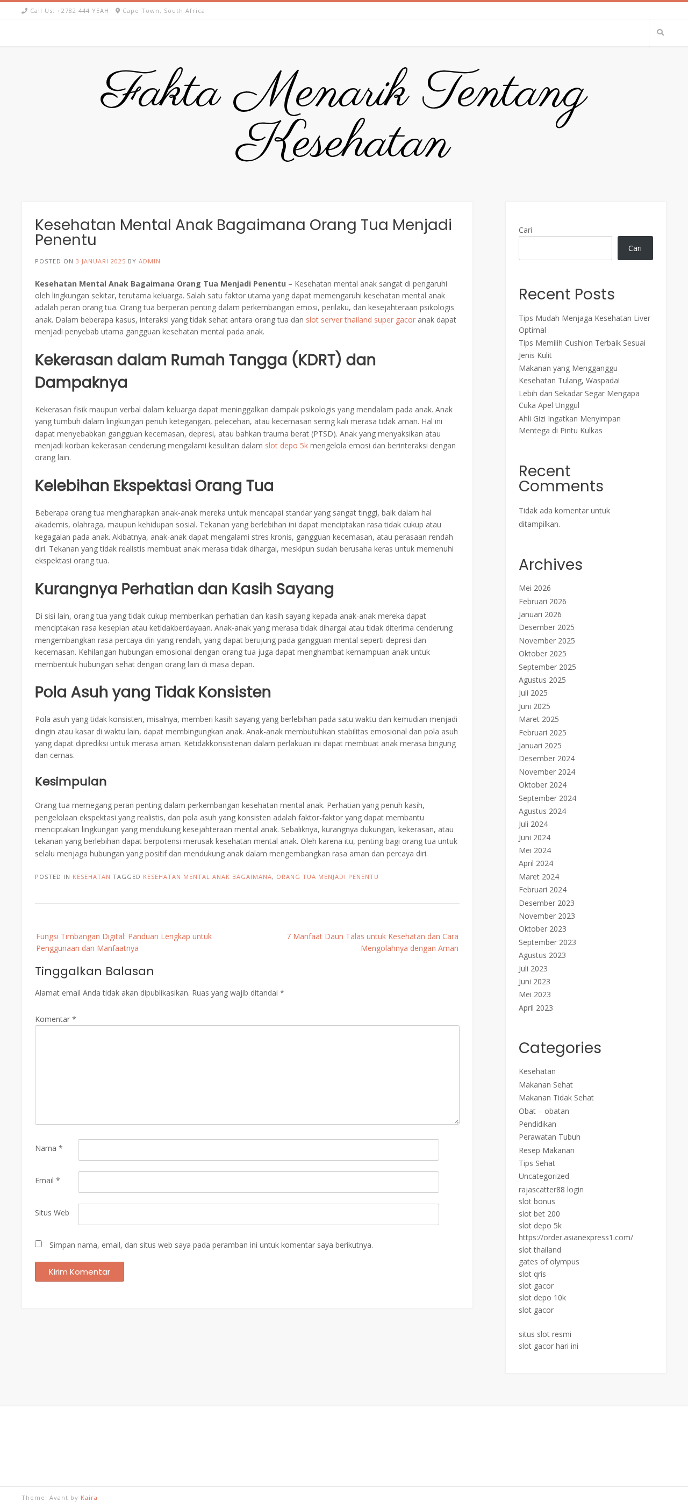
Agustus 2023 (542, 955)
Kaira (89, 1497)
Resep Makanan (547, 1150)
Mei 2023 (535, 994)
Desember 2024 (547, 758)
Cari (525, 230)
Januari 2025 (540, 745)
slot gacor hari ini (548, 1346)
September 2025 (547, 667)
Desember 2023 (547, 903)
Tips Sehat (537, 1163)
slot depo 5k (286, 445)
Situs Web (52, 1212)
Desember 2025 (547, 627)
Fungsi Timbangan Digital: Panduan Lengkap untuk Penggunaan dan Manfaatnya (124, 942)
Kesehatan (92, 876)
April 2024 (536, 863)
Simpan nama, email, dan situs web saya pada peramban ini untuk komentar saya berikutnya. (211, 1245)
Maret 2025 (539, 719)
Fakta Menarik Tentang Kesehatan (344, 118)
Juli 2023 (533, 968)
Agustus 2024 (542, 811)
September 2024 (547, 798)
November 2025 (547, 640)
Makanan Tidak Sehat (556, 1097)
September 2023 (547, 942)
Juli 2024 (533, 824)
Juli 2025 (533, 693)
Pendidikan (537, 1124)
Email (47, 1180)
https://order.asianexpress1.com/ (576, 1237)
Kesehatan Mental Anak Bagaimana (207, 876)
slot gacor (536, 1286)
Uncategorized (544, 1176)
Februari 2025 (543, 732)
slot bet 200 (539, 1213)
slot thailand (540, 1250)
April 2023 (536, 1008)
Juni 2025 (534, 706)
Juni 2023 (534, 981)
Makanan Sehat (546, 1084)
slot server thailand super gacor (360, 319)
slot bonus (537, 1201)
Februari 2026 (543, 601)
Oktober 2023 (543, 929)
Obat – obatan (544, 1111)
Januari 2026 (540, 614)
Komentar (55, 1019)
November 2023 (547, 916)
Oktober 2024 (543, 784)
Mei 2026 (535, 588)
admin (150, 261)
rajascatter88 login (551, 1189)
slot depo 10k (542, 1297)
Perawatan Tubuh (549, 1137)
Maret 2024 (539, 876)
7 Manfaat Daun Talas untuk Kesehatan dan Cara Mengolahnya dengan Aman (372, 942)
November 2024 (547, 772)
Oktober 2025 (543, 653)
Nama (49, 1148)
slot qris (532, 1274)
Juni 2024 (534, 837)
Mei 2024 (535, 850)
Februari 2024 (543, 889)
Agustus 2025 (542, 680)
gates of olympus (549, 1261)
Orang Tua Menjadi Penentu (327, 876)
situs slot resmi (545, 1334)
